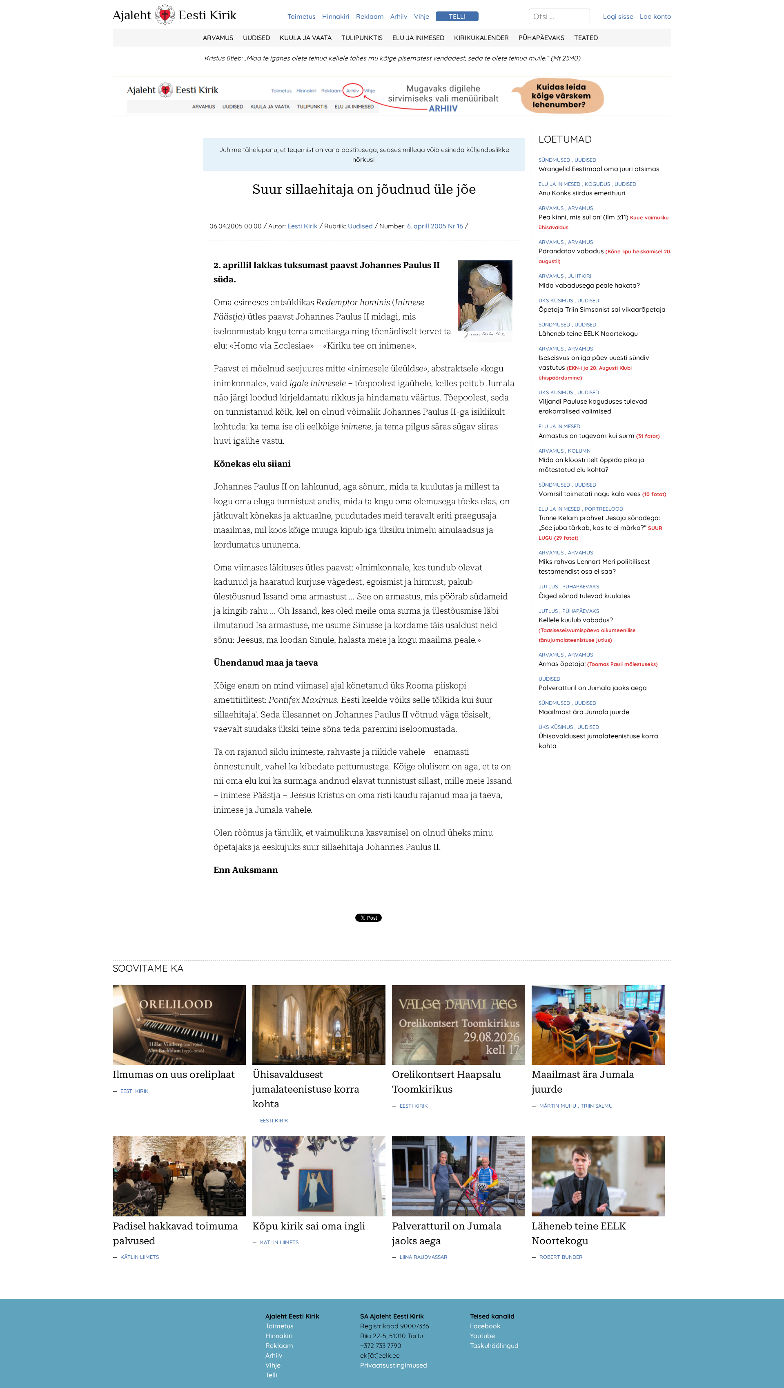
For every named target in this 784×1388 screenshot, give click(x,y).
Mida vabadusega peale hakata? (589, 285)
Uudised (256, 38)
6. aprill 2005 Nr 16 (435, 226)
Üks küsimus (557, 300)
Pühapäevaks (541, 38)
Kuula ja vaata (306, 38)
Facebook (485, 1326)
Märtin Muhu (558, 1105)
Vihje (421, 16)
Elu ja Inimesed (418, 38)
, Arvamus (579, 208)
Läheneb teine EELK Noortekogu (588, 333)
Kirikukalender (481, 38)
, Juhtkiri (578, 276)
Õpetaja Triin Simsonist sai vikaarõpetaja (602, 309)
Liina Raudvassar (424, 1257)
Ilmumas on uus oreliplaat (174, 1074)
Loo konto (655, 16)
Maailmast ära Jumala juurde (584, 712)
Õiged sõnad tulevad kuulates (584, 596)
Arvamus (218, 38)
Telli (271, 1375)
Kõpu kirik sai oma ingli (308, 1226)
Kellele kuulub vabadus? (576, 620)
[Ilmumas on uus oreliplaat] (179, 1062)
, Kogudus (597, 184)
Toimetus (301, 16)
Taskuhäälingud (494, 1345)
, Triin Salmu (595, 1105)
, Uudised (584, 159)
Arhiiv (399, 16)
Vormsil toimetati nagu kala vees (590, 493)
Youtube (482, 1336)
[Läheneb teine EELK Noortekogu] (598, 1214)
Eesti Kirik (207, 14)
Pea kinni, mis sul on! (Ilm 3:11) (584, 217)
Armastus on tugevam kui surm (587, 435)
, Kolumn (577, 450)
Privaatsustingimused (393, 1365)
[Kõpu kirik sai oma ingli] (318, 1214)
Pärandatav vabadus (572, 251)
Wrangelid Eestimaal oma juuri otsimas (599, 169)
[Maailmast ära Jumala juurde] (598, 1062)
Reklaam (370, 16)
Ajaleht (132, 14)
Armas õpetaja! (563, 663)
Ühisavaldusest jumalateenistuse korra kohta (305, 1089)
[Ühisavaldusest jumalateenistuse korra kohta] (318, 1062)
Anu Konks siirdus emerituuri (582, 193)
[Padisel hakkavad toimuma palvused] (179, 1214)
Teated (586, 38)
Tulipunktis (362, 38)
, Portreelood (602, 508)
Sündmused (555, 159)
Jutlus (549, 586)
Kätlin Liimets (139, 1257)
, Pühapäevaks (579, 586)
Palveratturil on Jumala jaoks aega (593, 688)
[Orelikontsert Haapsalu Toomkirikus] (458, 1062)
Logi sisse (618, 16)
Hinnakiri (336, 16)
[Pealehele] (165, 23)
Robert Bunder (561, 1257)
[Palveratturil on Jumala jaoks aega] (458, 1214)
